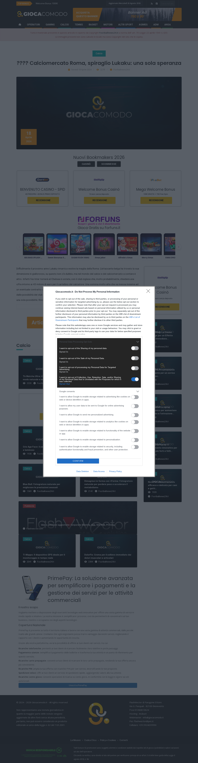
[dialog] (99, 381)
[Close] (149, 292)
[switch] (135, 348)
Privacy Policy (115, 471)
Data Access (99, 471)
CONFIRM (78, 461)
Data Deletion (82, 471)
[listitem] (99, 341)
